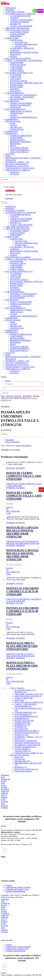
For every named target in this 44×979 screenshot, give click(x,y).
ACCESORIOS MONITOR (20, 16)
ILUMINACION (11, 132)
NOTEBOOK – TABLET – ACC (17, 162)
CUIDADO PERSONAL (14, 93)
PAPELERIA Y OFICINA (15, 12)
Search (7, 381)
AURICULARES (16, 40)
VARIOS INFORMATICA (20, 150)
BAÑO (12, 123)
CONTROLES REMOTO (19, 22)
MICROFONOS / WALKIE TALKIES (24, 52)
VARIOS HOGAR (17, 129)
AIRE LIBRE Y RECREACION (17, 28)
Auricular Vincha (20, 46)
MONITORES (15, 144)
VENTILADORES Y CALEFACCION (19, 168)
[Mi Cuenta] (5, 388)
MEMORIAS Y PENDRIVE (20, 142)
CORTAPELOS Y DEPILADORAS (23, 95)
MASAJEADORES (17, 99)
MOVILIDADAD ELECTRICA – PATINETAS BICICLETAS (27, 732)
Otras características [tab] (12, 442)
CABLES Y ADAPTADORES (21, 20)
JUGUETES (10, 154)
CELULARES (15, 79)
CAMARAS (14, 50)
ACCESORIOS (15, 75)
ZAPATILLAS (15, 107)
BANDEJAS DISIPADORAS (21, 136)
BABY (8, 156)
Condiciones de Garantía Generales (18, 887)
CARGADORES (16, 69)
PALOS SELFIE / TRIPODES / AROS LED (26, 83)
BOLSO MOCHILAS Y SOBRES (18, 58)
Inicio (3, 396)
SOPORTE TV (15, 24)
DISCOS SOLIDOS (17, 140)
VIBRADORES (16, 36)
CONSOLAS (15, 172)
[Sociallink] (6, 848)
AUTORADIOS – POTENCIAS (22, 48)
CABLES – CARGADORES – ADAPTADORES (23, 60)
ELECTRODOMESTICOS (15, 109)
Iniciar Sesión (10, 191)
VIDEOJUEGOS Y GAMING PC (17, 170)
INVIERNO (9, 10)
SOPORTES (14, 89)
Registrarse (9, 198)
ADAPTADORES (16, 62)
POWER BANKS (16, 85)
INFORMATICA (11, 134)
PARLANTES (15, 54)
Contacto (8, 885)
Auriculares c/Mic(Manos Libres (26, 44)
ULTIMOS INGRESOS (25, 747)
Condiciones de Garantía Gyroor (17, 889)
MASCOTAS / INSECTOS (26, 769)
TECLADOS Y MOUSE (19, 148)
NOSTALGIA (10, 8)
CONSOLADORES (17, 34)
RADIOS (13, 56)
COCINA (13, 115)
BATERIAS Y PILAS (18, 65)
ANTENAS (14, 18)
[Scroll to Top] (1, 977)
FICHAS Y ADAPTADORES (21, 103)
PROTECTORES (16, 87)
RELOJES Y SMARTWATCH (16, 164)
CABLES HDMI (16, 67)
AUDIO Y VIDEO (12, 38)
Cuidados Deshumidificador (15, 891)
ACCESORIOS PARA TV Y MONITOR (20, 14)
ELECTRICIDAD (12, 101)
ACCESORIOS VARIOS (19, 32)
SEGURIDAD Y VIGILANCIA (17, 166)
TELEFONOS (15, 91)
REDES (13, 146)
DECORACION (16, 127)
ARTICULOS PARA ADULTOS (17, 30)
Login (8, 513)
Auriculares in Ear (20, 42)
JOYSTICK (14, 174)
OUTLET (19, 583)
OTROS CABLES (17, 71)
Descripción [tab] (9, 440)
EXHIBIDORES (11, 119)
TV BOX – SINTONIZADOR (21, 26)
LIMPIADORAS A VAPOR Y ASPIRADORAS (21, 112)
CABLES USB (15, 77)
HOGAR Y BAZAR (12, 121)
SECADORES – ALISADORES (22, 97)
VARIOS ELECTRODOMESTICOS (23, 117)
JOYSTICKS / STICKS (18, 81)
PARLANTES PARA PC (19, 152)
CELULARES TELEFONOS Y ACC (19, 73)
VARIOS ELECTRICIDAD (20, 105)
